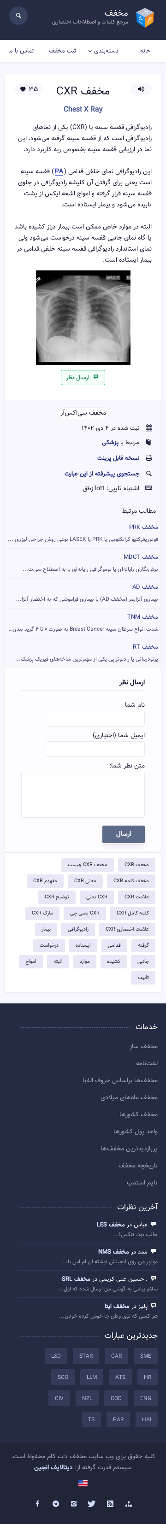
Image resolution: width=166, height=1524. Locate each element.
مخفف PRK (83, 533)
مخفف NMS (113, 1252)
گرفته (143, 946)
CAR (116, 1356)
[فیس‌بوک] (37, 1504)
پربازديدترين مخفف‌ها (129, 1149)
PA (59, 172)
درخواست (49, 946)
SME (145, 1356)
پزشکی (110, 442)
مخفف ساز (144, 1047)
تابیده (143, 978)
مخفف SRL (76, 1279)
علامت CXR (137, 897)
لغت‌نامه (147, 1064)
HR (147, 1377)
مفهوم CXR (45, 881)
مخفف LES (111, 1225)
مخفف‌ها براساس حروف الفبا (120, 1081)
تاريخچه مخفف (138, 1166)
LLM (92, 1377)
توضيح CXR (57, 897)
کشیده (113, 962)
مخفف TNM (82, 623)
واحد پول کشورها (135, 1132)
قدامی (114, 946)
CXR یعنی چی (85, 913)
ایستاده (83, 946)
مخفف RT (86, 653)
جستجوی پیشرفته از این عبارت (102, 474)
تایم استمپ (142, 1183)
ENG (145, 1399)
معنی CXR (85, 881)
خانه (145, 51)
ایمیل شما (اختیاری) (119, 736)
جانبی (143, 962)
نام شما (135, 705)
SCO (63, 1377)
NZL (87, 1399)
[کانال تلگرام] (56, 1504)
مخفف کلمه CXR (131, 881)
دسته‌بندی (106, 51)
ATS (120, 1377)
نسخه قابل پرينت (118, 458)
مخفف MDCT (90, 563)
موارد (85, 962)
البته (58, 962)
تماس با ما (21, 51)
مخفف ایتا (117, 1306)
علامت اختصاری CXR (127, 929)
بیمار (46, 929)
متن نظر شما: (127, 766)
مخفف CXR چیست (87, 865)
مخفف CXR (137, 865)
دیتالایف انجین (53, 1468)
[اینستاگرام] (74, 1504)
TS (91, 1420)
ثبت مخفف (62, 51)
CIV (59, 1399)
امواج (30, 962)
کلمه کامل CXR (133, 913)
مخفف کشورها (138, 1115)
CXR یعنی (96, 897)
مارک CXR (42, 913)
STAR (86, 1356)
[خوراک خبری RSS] (110, 1504)
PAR (118, 1420)
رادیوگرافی (78, 929)
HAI (146, 1420)
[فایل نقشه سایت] (128, 1504)
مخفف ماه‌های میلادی (129, 1098)
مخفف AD (87, 593)
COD (116, 1399)
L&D (56, 1356)
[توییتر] (92, 1504)
